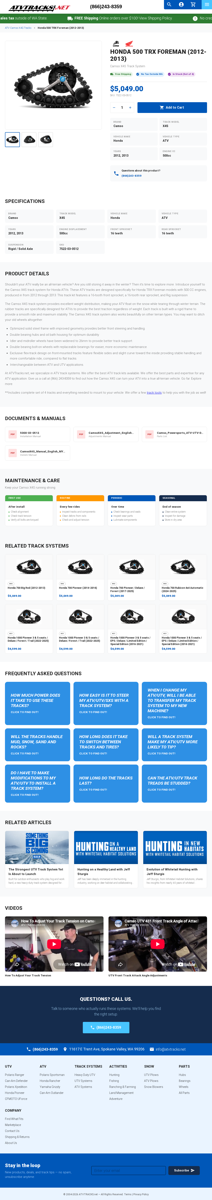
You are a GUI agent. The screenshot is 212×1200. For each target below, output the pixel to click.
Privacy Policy (141, 1194)
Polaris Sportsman (52, 1075)
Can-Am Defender (16, 1081)
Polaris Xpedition (16, 1087)
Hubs (182, 1075)
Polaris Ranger (14, 1075)
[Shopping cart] (193, 4)
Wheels (183, 1087)
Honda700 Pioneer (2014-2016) (78, 587)
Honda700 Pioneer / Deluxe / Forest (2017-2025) (127, 589)
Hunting (114, 1075)
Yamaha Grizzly (50, 1087)
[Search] (169, 4)
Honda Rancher (50, 1081)
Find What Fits (14, 1119)
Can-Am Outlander (52, 1093)
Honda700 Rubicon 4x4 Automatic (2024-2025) (182, 589)
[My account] (181, 4)
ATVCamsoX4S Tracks (18, 27)
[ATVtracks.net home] (39, 12)
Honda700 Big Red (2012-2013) (26, 587)
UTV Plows (151, 1075)
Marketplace (13, 1125)
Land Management (121, 1093)
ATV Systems (83, 1087)
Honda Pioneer (14, 1093)
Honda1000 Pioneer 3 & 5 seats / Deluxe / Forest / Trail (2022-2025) (28, 639)
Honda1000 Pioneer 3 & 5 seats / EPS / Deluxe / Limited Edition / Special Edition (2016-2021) (130, 641)
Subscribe (181, 1170)
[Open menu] (206, 4)
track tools (154, 392)
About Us (11, 1143)
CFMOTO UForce (16, 1098)
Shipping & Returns (17, 1137)
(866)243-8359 (106, 6)
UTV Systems (83, 1081)
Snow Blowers (153, 1087)
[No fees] (180, 18)
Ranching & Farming (122, 1087)
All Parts (184, 1093)
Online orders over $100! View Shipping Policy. (108, 18)
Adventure (115, 1098)
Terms (127, 1194)
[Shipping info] (54, 18)
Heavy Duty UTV (85, 1075)
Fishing (114, 1081)
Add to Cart (175, 107)
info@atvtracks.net (171, 1049)
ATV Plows (151, 1081)
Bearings (184, 1081)
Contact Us (12, 1131)
